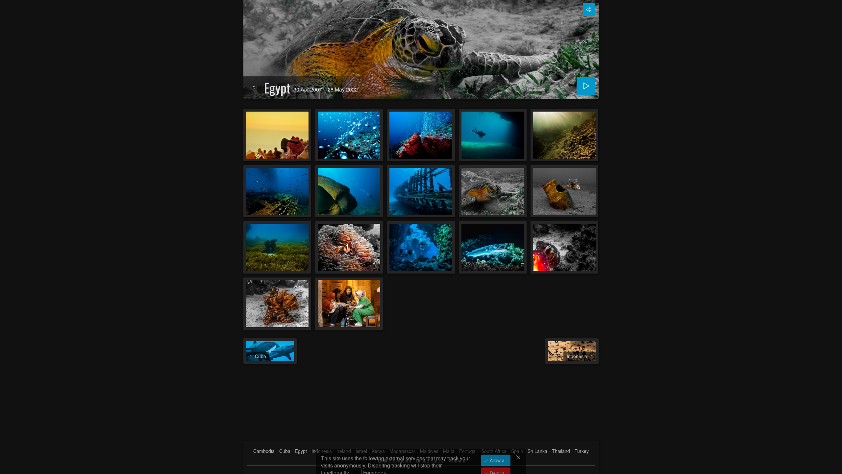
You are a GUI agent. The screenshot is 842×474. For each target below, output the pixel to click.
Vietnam (456, 461)
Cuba (284, 451)
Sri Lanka (537, 451)
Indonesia (321, 451)
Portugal (468, 451)
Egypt (301, 451)
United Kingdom (394, 461)
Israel (361, 451)
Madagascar (402, 451)
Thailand (561, 451)
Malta (449, 451)
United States (430, 461)
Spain (517, 451)
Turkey (582, 451)
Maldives (429, 451)
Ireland (343, 451)
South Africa (494, 451)
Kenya (378, 451)
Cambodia (264, 451)
